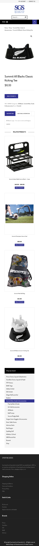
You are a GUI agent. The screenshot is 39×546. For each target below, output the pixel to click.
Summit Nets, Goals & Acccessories (16, 401)
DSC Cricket (9, 392)
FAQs (3, 491)
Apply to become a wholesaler (9, 509)
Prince (3, 523)
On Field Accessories (14, 407)
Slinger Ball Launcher (12, 395)
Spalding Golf (10, 431)
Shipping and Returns (7, 483)
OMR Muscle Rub (11, 437)
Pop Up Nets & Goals (14, 404)
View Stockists (11, 96)
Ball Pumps (11, 413)
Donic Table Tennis (11, 422)
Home (6, 28)
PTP (3, 528)
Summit (19, 106)
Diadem (8, 398)
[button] (3, 22)
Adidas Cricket (10, 389)
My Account (22, 1)
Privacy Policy (5, 488)
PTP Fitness (9, 383)
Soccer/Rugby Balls (13, 416)
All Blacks (20, 103)
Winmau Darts (10, 425)
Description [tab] (10, 113)
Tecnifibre (4, 525)
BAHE (3, 530)
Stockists (4, 507)
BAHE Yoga (9, 386)
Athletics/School (11, 434)
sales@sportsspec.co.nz (20, 469)
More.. (12, 469)
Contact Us (32, 1)
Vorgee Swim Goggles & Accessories (16, 419)
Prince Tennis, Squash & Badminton (16, 377)
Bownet (8, 440)
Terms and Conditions (7, 486)
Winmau (4, 533)
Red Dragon (9, 428)
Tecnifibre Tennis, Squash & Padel (15, 380)
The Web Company (28, 544)
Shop (10, 28)
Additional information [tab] (23, 113)
